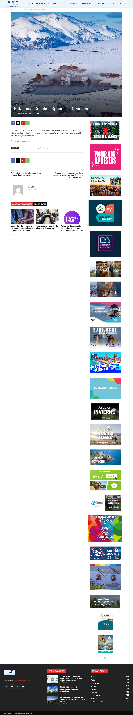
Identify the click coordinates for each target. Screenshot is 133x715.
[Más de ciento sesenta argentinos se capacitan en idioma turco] (52, 689)
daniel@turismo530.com (22, 681)
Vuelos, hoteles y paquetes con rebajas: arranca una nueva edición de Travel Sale (72, 228)
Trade (63, 4)
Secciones (52, 4)
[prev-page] (12, 235)
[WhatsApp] (27, 123)
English (101, 4)
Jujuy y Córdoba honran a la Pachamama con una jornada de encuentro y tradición (22, 228)
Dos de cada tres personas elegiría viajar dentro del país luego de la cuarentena (70, 678)
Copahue (23, 148)
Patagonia (38, 148)
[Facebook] (110, 3)
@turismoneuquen (23, 141)
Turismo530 (20, 113)
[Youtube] (120, 3)
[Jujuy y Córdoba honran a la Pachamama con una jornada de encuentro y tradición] (22, 216)
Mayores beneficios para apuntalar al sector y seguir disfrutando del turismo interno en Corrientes (68, 175)
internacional (87, 4)
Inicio (31, 4)
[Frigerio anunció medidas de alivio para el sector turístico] (47, 216)
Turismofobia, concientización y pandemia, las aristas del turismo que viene (72, 699)
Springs (46, 148)
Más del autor (40, 204)
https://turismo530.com (32, 190)
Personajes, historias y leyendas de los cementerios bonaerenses (26, 174)
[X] (117, 3)
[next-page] (15, 235)
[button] (126, 4)
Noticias (39, 4)
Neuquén (30, 148)
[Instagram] (113, 3)
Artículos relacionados (22, 204)
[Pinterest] (23, 123)
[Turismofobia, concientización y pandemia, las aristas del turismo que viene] (52, 700)
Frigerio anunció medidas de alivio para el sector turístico (47, 227)
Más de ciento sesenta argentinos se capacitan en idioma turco (69, 689)
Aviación (73, 4)
